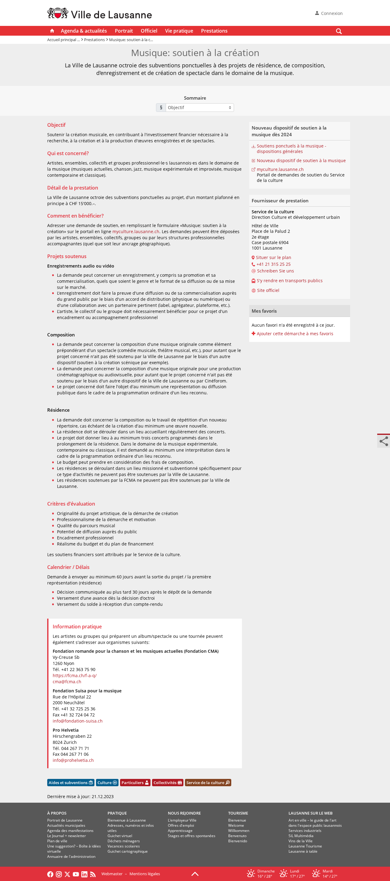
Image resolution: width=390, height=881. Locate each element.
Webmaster (111, 873)
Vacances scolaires (124, 846)
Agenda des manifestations (70, 830)
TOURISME (238, 813)
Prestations (214, 30)
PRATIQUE (117, 813)
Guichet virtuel (120, 835)
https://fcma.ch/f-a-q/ (75, 675)
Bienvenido (237, 841)
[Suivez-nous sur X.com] (67, 873)
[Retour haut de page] (195, 873)
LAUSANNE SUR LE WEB (311, 813)
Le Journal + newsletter (66, 835)
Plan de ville (57, 841)
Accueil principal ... (63, 39)
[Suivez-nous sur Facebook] (50, 873)
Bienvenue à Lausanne (127, 820)
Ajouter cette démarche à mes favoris (295, 333)
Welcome (236, 825)
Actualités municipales (66, 825)
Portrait (124, 30)
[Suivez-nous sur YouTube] (76, 873)
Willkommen (238, 830)
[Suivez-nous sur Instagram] (59, 873)
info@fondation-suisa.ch (78, 721)
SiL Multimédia (301, 835)
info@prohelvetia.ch (73, 760)
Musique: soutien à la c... (131, 39)
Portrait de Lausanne (65, 820)
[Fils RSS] (94, 873)
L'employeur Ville (182, 820)
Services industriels (305, 830)
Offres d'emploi (181, 825)
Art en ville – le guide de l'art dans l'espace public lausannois (315, 823)
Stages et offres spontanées (191, 835)
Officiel (149, 30)
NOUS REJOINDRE (184, 813)
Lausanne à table (303, 851)
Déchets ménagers (124, 841)
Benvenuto (237, 835)
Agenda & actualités (84, 30)
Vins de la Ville (301, 841)
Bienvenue (237, 820)
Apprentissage (180, 830)
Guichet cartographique (128, 851)
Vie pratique (179, 30)
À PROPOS (56, 813)
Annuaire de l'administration (71, 856)
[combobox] (200, 107)
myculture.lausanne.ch (135, 231)
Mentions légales (144, 873)
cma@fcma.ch (67, 681)
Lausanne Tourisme (305, 846)
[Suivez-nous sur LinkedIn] (84, 873)
